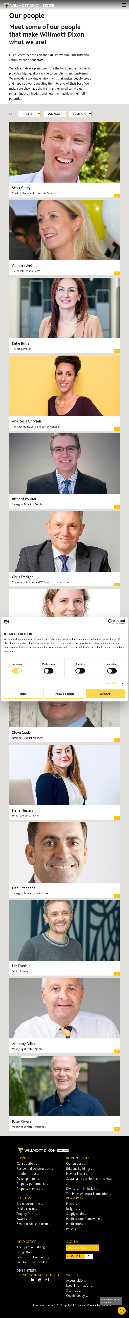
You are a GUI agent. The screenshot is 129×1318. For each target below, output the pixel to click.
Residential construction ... (35, 1168)
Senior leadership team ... (34, 1224)
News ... (71, 1204)
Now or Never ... (77, 1174)
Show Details (112, 683)
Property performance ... (33, 1184)
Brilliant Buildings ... (79, 1168)
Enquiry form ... (27, 1214)
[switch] (48, 671)
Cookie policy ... (77, 1296)
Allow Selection (64, 693)
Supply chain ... (76, 1214)
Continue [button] (80, 1256)
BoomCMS (106, 1305)
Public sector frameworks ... (84, 1219)
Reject (23, 693)
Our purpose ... (76, 1163)
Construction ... (27, 1163)
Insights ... (73, 1209)
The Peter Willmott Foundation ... (88, 1194)
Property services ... (30, 1189)
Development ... (28, 1179)
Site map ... (73, 1290)
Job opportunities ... (30, 1204)
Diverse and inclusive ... (82, 1189)
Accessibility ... (76, 1280)
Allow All (105, 693)
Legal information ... (79, 1285)
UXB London (78, 1305)
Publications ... (76, 1224)
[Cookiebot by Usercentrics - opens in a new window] (110, 621)
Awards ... (23, 1219)
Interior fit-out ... (28, 1174)
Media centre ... (27, 1209)
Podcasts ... (73, 1229)
